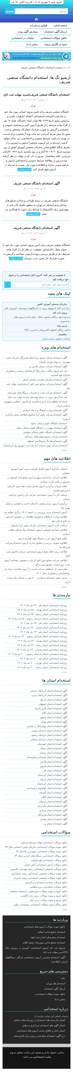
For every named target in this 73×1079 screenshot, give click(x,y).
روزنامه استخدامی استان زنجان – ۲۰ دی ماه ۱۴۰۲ (42, 667)
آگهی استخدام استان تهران (54, 721)
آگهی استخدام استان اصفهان (53, 704)
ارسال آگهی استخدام (56, 31)
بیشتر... (63, 450)
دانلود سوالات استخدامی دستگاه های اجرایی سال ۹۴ (41, 856)
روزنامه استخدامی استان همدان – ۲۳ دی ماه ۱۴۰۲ (42, 649)
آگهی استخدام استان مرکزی (53, 810)
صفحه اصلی (61, 25)
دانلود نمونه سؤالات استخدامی (50, 994)
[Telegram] (39, 1064)
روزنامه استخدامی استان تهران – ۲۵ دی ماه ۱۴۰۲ (42, 610)
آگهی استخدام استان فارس (53, 761)
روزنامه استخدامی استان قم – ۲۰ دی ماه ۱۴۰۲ (43, 658)
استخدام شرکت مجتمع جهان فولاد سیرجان (46, 436)
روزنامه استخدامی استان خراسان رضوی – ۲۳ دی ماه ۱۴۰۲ (37, 636)
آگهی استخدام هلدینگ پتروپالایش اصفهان (47, 441)
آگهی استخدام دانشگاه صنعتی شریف (36, 183)
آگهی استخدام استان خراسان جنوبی (49, 730)
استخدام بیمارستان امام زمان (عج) (48, 937)
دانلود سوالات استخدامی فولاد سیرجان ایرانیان (44, 842)
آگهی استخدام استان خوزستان (52, 744)
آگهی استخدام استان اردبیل (53, 699)
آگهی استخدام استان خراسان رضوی (49, 735)
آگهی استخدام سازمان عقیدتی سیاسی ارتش (45, 379)
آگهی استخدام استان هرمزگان (52, 815)
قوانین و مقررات (39, 25)
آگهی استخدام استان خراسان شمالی (49, 739)
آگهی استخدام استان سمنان (53, 752)
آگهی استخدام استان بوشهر (53, 717)
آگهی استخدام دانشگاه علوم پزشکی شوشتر (45, 432)
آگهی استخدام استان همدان (53, 819)
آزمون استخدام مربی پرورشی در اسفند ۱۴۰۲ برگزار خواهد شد (35, 512)
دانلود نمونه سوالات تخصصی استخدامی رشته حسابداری (39, 873)
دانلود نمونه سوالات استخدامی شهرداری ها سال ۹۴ (41, 851)
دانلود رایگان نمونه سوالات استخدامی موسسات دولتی (40, 904)
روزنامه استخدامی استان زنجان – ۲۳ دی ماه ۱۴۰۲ (42, 645)
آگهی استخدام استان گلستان (53, 792)
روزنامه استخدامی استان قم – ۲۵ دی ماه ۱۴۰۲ (43, 623)
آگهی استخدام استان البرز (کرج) (51, 708)
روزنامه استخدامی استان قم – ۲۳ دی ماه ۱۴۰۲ (43, 632)
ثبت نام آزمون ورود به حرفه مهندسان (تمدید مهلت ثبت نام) (37, 397)
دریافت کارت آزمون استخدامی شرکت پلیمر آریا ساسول (39, 525)
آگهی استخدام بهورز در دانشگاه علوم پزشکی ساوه (42, 428)
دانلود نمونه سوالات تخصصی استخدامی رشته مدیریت (40, 878)
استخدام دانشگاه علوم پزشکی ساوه (49, 423)
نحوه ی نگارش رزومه (56, 44)
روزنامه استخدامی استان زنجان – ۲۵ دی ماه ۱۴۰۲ (42, 614)
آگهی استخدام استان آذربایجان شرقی (48, 690)
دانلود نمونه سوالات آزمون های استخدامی (44, 926)
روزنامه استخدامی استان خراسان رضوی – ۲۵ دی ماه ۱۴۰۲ (37, 618)
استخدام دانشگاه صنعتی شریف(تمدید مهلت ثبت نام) (37, 94)
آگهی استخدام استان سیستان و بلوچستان (46, 757)
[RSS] (31, 1064)
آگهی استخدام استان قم (55, 770)
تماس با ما (32, 44)
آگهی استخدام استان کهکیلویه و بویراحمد (47, 788)
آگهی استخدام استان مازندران (52, 806)
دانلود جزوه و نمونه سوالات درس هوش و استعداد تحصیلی (38, 891)
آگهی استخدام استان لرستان (53, 801)
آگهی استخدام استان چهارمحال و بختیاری (47, 726)
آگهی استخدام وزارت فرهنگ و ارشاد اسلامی (45, 410)
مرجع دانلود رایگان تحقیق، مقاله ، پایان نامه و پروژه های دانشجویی (42, 317)
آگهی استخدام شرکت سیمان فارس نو (48, 366)
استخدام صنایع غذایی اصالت (51, 932)
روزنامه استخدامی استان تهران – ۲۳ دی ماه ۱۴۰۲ (42, 641)
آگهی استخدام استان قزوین (53, 766)
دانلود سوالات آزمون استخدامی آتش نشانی (45, 864)
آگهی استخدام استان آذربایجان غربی (49, 695)
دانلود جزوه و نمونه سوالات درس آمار (48, 900)
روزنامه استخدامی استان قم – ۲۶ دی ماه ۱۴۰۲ (43, 605)
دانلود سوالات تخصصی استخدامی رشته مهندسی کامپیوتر (38, 869)
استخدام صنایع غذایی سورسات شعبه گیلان (44, 942)
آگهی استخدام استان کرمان (53, 779)
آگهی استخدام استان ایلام (54, 713)
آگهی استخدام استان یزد (55, 823)
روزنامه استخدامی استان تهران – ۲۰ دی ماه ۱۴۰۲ (42, 663)
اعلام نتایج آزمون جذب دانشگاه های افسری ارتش (42, 538)
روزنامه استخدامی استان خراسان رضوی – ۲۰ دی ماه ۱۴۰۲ (37, 654)
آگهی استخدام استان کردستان (52, 775)
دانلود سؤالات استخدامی (54, 38)
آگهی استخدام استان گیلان (54, 797)
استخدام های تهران (55, 983)
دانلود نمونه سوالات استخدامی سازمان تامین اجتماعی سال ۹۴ (36, 847)
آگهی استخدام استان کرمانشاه (52, 783)
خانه (68, 67)
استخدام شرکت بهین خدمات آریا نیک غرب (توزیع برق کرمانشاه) (35, 445)
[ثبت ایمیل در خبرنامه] (8, 285)
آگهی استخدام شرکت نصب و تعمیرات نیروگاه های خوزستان (37, 392)
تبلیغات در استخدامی (22, 38)
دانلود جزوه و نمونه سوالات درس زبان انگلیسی (43, 895)
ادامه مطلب (24, 169)
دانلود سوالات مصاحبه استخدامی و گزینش (46, 882)
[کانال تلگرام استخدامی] (36, 56)
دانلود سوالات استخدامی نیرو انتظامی (48, 887)
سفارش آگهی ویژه (28, 31)
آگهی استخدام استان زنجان (53, 748)
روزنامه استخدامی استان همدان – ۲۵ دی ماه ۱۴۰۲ (42, 627)
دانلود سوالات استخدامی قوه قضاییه (49, 860)
